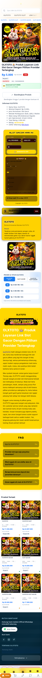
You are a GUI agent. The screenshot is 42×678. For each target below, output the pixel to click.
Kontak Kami (7, 654)
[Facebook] (4, 640)
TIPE (23, 137)
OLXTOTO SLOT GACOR (33, 279)
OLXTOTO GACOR (25, 20)
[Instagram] (9, 640)
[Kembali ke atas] (37, 662)
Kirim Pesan (11, 630)
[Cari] (4, 10)
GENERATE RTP (21, 152)
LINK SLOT (33, 15)
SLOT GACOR (37, 20)
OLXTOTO (7, 15)
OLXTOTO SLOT (20, 15)
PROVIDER (10, 137)
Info (36, 211)
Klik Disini (25, 125)
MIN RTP (9, 144)
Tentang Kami (7, 650)
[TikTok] (14, 640)
